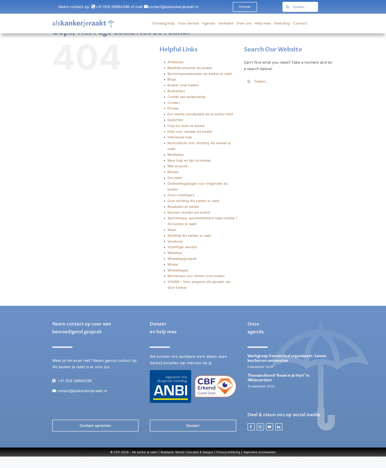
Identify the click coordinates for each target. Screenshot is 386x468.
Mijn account (177, 166)
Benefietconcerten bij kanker (189, 68)
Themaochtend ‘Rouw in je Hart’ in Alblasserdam (278, 378)
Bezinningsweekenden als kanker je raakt (199, 74)
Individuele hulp (179, 137)
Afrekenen (175, 62)
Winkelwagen (177, 270)
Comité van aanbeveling (186, 97)
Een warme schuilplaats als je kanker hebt (200, 114)
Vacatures (175, 241)
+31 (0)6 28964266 (112, 7)
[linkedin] (278, 426)
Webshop (174, 253)
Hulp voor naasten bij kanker (190, 131)
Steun (171, 230)
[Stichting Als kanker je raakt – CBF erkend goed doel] (215, 377)
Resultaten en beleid (183, 207)
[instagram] (260, 426)
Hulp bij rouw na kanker (186, 126)
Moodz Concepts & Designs (194, 452)
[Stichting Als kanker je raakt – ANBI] (170, 372)
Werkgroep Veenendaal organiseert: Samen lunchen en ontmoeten (286, 358)
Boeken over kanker (183, 85)
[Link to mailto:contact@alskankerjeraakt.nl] (146, 7)
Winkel (172, 264)
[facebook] (251, 426)
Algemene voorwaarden (259, 452)
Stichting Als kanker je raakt (189, 235)
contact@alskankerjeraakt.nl (173, 7)
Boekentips (176, 91)
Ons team (174, 178)
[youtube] (269, 426)
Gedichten (175, 120)
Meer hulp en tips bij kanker (189, 160)
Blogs (171, 79)
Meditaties (175, 155)
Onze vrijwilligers (180, 195)
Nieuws (173, 172)
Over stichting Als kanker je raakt (193, 201)
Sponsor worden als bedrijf (188, 212)
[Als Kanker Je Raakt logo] (83, 21)
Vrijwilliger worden (182, 247)
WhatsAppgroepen (182, 259)
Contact (173, 103)
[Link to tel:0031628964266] (93, 7)
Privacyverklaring (228, 452)
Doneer (173, 108)
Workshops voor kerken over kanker (196, 276)
